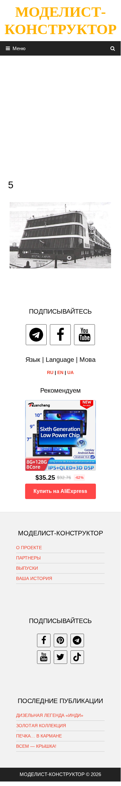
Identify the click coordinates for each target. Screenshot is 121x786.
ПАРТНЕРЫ (28, 557)
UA (70, 372)
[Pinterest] (60, 640)
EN (60, 372)
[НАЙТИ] (113, 48)
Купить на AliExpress (60, 491)
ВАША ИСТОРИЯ (34, 578)
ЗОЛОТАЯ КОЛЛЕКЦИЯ (41, 725)
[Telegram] (36, 334)
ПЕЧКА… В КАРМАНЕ (39, 735)
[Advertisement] (60, 116)
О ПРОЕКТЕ (29, 547)
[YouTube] (84, 334)
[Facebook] (60, 334)
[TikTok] (77, 657)
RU (50, 372)
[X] (60, 657)
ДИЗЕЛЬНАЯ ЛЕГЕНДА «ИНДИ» (49, 715)
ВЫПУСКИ (27, 568)
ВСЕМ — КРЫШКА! (36, 746)
